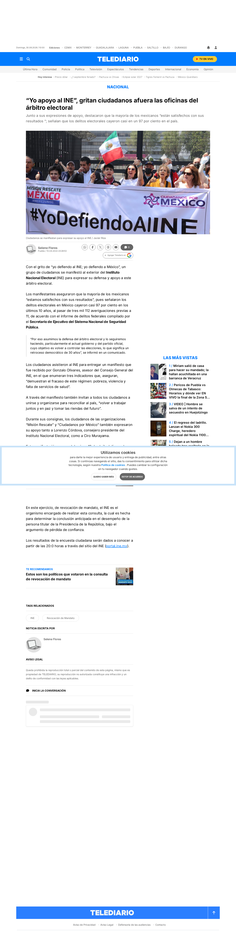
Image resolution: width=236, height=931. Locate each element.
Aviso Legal (106, 924)
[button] (118, 255)
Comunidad (49, 69)
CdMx (68, 47)
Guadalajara (105, 47)
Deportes (154, 69)
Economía (192, 69)
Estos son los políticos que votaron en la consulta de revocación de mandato (67, 576)
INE (32, 618)
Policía (66, 69)
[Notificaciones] (208, 47)
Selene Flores (48, 248)
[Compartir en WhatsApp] (85, 247)
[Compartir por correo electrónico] (116, 247)
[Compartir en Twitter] (100, 247)
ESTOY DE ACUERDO (132, 476)
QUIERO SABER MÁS (103, 476)
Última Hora (30, 69)
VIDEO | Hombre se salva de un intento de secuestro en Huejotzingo (188, 408)
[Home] (118, 59)
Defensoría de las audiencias (134, 924)
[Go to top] (214, 913)
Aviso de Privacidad (84, 924)
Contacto (160, 924)
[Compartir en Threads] (108, 247)
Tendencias (136, 69)
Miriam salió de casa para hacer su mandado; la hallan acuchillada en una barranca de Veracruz (189, 372)
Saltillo (152, 47)
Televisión (95, 69)
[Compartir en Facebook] (92, 247)
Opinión (208, 69)
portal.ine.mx (116, 546)
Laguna (124, 47)
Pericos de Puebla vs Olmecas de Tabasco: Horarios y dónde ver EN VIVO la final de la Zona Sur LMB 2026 (189, 393)
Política (79, 69)
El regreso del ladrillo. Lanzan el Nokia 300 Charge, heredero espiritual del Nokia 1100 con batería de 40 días (188, 431)
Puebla (138, 47)
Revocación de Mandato (60, 618)
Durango (181, 47)
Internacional (173, 69)
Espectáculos (115, 69)
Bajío (166, 47)
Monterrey (83, 47)
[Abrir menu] (21, 59)
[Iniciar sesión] (216, 47)
